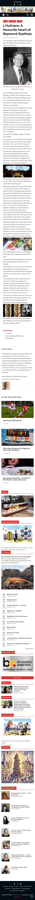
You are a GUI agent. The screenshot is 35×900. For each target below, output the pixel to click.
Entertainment (28, 886)
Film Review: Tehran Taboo (19, 867)
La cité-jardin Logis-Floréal (15, 621)
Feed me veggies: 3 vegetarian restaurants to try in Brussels (20, 843)
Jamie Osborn (15, 868)
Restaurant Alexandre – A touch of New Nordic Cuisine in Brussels (16, 479)
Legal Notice (17, 897)
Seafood (20, 21)
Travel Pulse (8, 888)
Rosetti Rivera (15, 821)
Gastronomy (12, 21)
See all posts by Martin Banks (11, 379)
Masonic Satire (11, 627)
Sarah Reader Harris (16, 796)
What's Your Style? (12, 594)
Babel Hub (22, 890)
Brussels (6, 886)
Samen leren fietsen (13, 632)
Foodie (5, 21)
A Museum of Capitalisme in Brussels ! (18, 643)
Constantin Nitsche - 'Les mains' (16, 605)
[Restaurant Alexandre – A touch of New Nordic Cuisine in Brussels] (17, 459)
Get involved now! (6, 745)
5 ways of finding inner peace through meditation (20, 818)
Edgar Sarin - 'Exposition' (14, 611)
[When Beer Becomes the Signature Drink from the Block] (17, 430)
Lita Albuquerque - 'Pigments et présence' (19, 638)
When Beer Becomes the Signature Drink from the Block (16, 449)
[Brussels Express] (3, 15)
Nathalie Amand (12, 600)
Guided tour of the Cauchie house (17, 616)
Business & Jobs (14, 890)
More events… (30, 648)
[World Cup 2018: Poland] (17, 402)
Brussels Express (16, 894)
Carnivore (19, 318)
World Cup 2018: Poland (12, 420)
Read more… (22, 549)
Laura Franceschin (16, 845)
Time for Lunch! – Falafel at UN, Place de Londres (21, 830)
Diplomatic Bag (16, 888)
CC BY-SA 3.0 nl (24, 87)
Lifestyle (11, 886)
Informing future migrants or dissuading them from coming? (20, 806)
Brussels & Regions (25, 888)
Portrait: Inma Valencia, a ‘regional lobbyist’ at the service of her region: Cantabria (21, 689)
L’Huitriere (9, 333)
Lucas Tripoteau (15, 808)
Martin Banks (14, 37)
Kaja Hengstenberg (16, 833)
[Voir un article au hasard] (32, 15)
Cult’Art (21, 886)
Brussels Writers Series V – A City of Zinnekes (21, 793)
